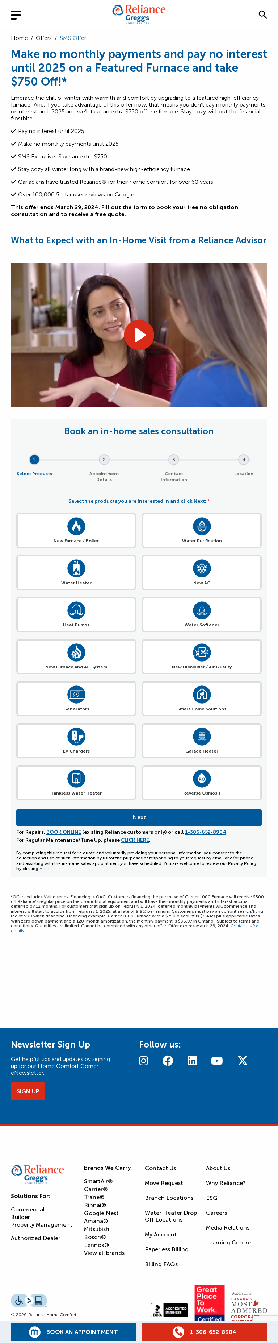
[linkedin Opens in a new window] (192, 1061)
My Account (161, 1234)
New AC (201, 582)
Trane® (94, 1197)
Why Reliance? (226, 1183)
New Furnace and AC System (76, 667)
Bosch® (95, 1237)
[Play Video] (139, 335)
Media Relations (227, 1227)
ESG (212, 1197)
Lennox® (96, 1245)
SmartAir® (98, 1181)
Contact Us (160, 1168)
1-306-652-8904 (205, 832)
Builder (20, 1217)
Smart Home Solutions (201, 709)
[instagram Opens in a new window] (143, 1061)
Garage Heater (201, 751)
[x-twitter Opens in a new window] (242, 1061)
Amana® (96, 1221)
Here (44, 868)
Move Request (164, 1183)
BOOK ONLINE (63, 832)
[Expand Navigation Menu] (22, 14)
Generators (76, 709)
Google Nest (101, 1213)
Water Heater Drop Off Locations (171, 1216)
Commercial (28, 1209)
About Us (218, 1168)
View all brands (104, 1252)
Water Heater (76, 582)
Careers (216, 1212)
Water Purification (202, 540)
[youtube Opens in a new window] (217, 1061)
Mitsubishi (97, 1229)
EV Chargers (76, 751)
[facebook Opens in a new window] (168, 1061)
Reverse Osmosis (201, 793)
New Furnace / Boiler (76, 540)
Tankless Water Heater (76, 793)
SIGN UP (28, 1091)
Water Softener (202, 624)
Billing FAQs (161, 1264)
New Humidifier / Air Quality (202, 667)
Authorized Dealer (35, 1238)
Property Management (41, 1224)
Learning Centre (228, 1242)
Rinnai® (95, 1205)
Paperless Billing (167, 1249)
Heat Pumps (76, 624)
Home (19, 37)
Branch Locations (169, 1197)
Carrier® (96, 1189)
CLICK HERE (135, 840)
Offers (44, 37)
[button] (262, 14)
